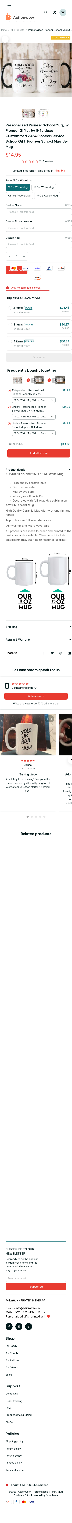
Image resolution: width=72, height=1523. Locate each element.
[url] (28, 1308)
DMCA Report (40, 1484)
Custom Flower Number (19, 221)
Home (3, 29)
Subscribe (36, 1286)
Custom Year (13, 237)
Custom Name (14, 205)
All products (17, 29)
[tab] (28, 817)
